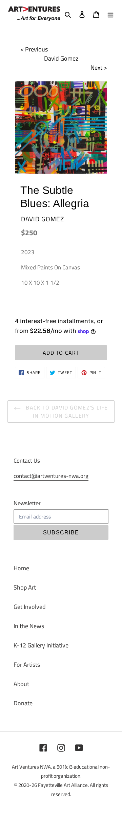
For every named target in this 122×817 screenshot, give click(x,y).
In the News (29, 626)
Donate (23, 703)
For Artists (27, 664)
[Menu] (110, 14)
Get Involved (30, 606)
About (21, 683)
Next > (98, 67)
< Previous (34, 49)
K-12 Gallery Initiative (41, 645)
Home (21, 568)
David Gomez (61, 58)
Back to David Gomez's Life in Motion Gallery (66, 411)
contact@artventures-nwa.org (51, 475)
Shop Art (25, 587)
